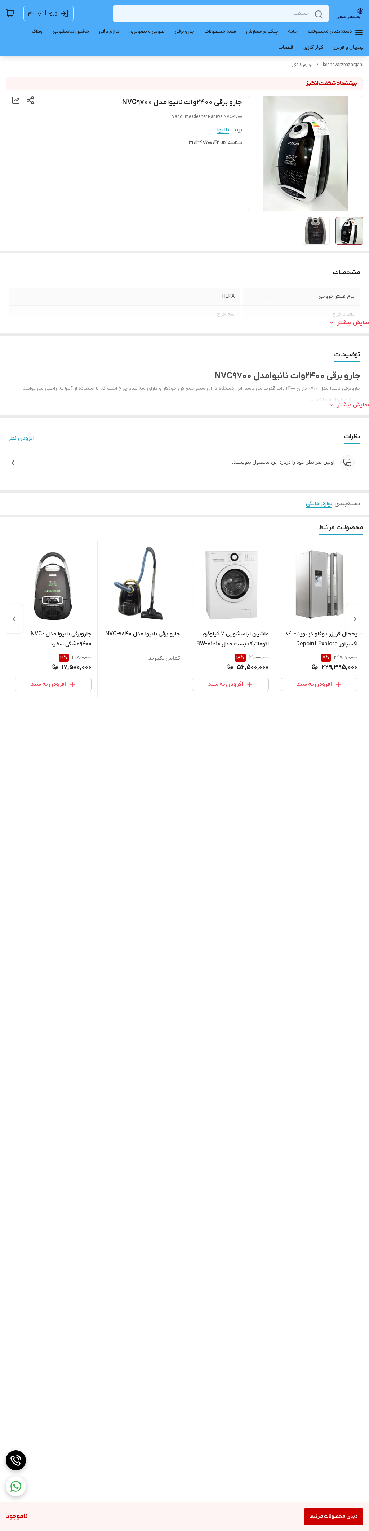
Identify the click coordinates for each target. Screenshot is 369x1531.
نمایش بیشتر (353, 322)
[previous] (355, 618)
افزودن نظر (21, 438)
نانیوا (223, 129)
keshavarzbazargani (343, 65)
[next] (14, 618)
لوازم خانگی (302, 65)
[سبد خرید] (10, 13)
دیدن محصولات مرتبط (333, 1516)
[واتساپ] (16, 1486)
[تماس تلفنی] (16, 1460)
